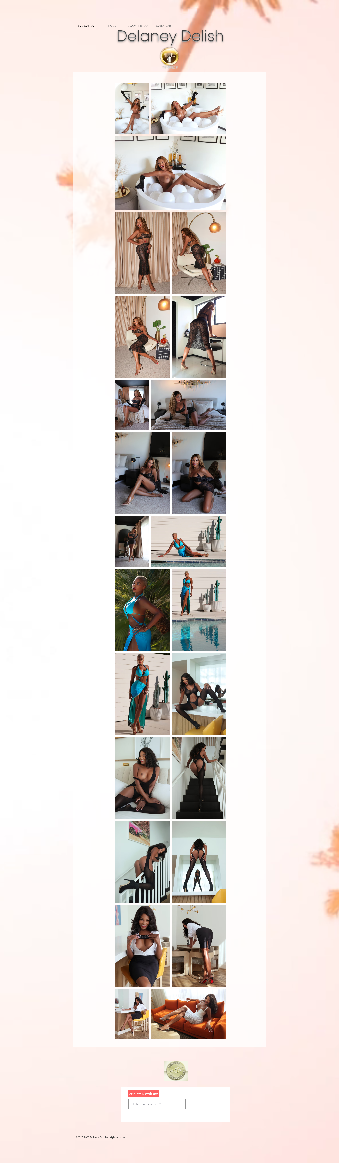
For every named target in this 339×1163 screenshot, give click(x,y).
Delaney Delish (168, 35)
